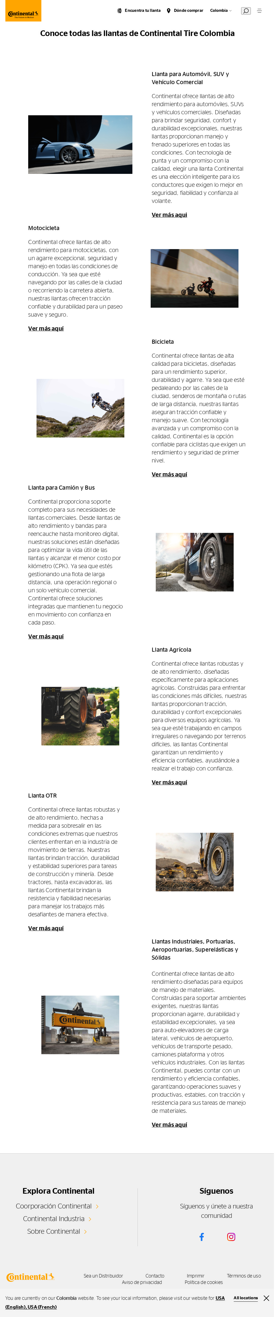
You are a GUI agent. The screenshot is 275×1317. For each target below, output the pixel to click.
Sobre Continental (53, 1231)
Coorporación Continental (54, 1206)
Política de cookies (204, 1282)
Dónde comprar (188, 11)
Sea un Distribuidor (103, 1276)
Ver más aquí (46, 329)
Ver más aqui (169, 215)
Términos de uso (244, 1276)
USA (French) (42, 1307)
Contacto (155, 1276)
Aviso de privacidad (142, 1282)
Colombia (219, 11)
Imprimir (195, 1276)
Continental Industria (54, 1218)
